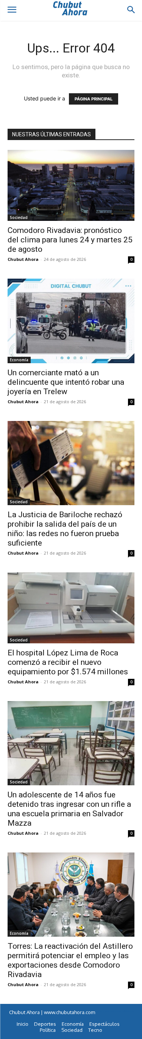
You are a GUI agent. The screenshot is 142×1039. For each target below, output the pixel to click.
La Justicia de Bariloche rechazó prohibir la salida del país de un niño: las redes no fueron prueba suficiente (65, 528)
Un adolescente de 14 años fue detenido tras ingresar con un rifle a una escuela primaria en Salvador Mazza (69, 809)
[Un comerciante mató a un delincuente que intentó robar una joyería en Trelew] (71, 321)
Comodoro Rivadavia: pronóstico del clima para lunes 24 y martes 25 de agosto (70, 240)
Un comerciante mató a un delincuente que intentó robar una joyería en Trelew (66, 382)
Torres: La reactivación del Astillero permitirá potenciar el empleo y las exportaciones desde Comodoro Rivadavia (70, 960)
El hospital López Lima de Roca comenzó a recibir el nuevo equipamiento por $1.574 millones (68, 662)
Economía (19, 359)
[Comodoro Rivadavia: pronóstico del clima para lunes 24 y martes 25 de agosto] (71, 185)
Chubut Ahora (23, 259)
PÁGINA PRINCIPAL (93, 99)
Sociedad (19, 217)
